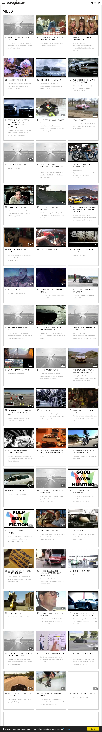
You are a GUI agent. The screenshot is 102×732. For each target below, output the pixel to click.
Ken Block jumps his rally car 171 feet (18, 38)
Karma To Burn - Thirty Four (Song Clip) (51, 614)
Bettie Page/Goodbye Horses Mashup (19, 328)
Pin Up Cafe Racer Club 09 (18, 165)
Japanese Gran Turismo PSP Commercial (51, 492)
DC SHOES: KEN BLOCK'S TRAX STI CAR (52, 121)
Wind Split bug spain (49, 250)
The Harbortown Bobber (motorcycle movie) (82, 166)
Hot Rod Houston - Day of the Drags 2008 (19, 695)
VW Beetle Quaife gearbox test (83, 654)
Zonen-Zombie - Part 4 (49, 370)
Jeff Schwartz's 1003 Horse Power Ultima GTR (19, 572)
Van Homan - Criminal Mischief (49, 208)
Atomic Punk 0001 (80, 120)
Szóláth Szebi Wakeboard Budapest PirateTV (50, 328)
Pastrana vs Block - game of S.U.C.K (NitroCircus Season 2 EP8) (19, 412)
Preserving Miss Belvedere (51, 531)
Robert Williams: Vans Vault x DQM (84, 411)
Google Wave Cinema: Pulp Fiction (18, 532)
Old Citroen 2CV (14, 613)
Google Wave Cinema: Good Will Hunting (83, 492)
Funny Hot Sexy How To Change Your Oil (82, 38)
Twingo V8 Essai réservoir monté (51, 291)
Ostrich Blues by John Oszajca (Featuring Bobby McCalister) (50, 573)
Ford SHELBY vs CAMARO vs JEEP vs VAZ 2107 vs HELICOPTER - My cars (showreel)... (18, 123)
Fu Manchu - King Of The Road (84, 694)
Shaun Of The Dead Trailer (18, 207)
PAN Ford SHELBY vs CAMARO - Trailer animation (84, 81)
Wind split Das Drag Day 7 (18, 370)
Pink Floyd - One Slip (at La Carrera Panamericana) (83, 371)
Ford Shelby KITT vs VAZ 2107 (52, 80)
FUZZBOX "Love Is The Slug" (18, 80)
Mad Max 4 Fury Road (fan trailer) (83, 251)
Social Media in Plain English (52, 653)
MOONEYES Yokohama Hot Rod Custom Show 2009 (19, 451)
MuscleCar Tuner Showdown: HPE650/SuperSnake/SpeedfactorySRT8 (84, 209)
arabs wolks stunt (16, 491)
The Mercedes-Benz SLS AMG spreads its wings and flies (84, 614)
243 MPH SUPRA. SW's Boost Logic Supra (83, 291)
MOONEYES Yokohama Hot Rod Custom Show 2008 (84, 451)
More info (66, 729)
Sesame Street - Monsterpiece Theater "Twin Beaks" (52, 38)
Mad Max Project (15, 290)
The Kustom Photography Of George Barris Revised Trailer (85, 328)
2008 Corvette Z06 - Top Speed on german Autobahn (20, 654)
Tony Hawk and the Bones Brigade (50, 695)
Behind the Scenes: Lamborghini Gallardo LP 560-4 (52, 167)
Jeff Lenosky (46, 410)
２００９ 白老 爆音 (82, 571)
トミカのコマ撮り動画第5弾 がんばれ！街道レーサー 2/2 (52, 451)
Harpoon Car (78, 531)
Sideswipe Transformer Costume (17, 251)
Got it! (93, 729)
